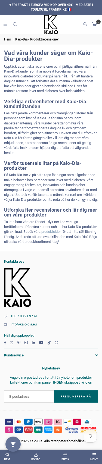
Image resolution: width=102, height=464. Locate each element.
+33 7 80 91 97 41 (24, 316)
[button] (94, 24)
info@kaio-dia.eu (24, 324)
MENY (94, 459)
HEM (7, 459)
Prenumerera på (76, 396)
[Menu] (5, 24)
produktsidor (51, 232)
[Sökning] (15, 24)
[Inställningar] (84, 24)
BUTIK (65, 459)
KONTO (35, 459)
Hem (7, 39)
